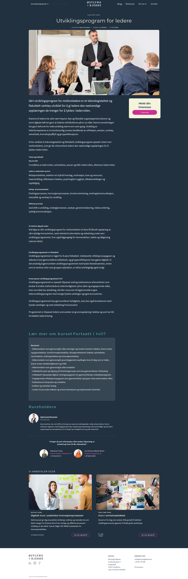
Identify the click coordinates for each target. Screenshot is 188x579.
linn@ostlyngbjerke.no (93, 453)
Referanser (130, 4)
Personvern (139, 567)
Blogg (119, 4)
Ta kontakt (145, 112)
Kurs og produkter (60, 4)
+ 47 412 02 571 (55, 456)
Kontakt (154, 4)
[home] (94, 3)
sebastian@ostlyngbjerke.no (61, 453)
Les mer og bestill (80, 535)
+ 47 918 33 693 (89, 456)
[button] (40, 4)
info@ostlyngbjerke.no (143, 559)
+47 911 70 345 (140, 562)
